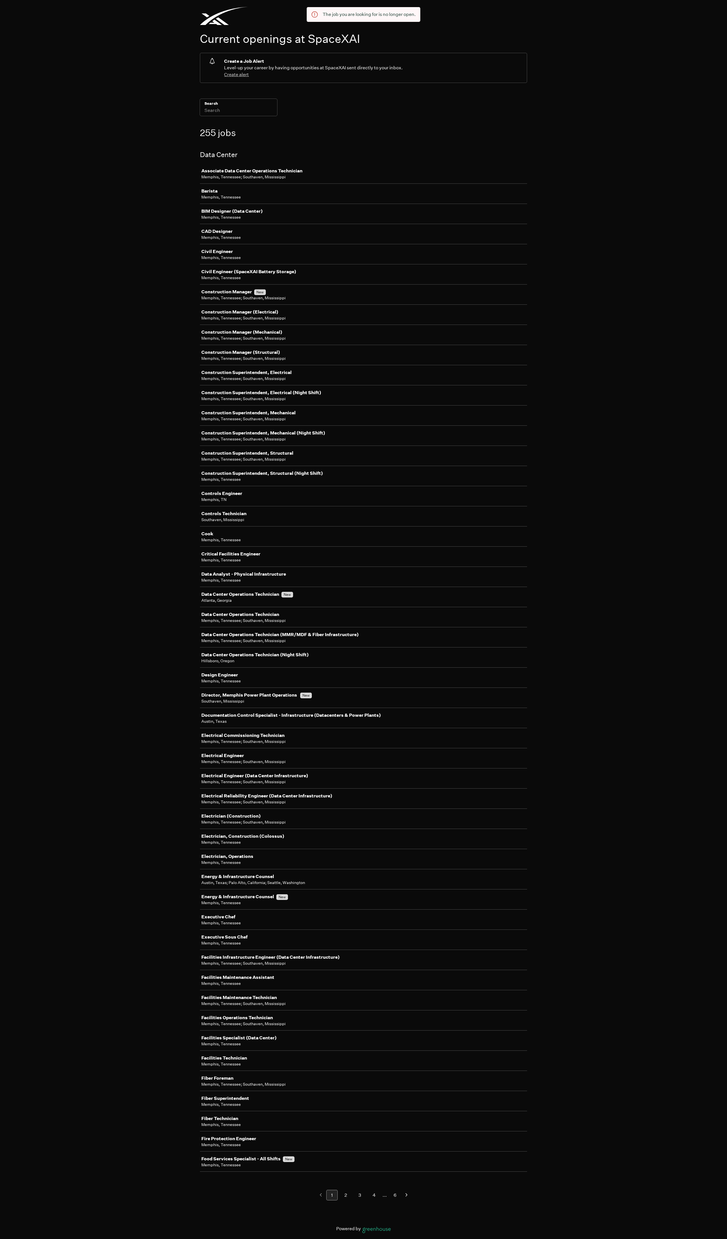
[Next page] (407, 1195)
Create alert (236, 74)
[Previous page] (321, 1195)
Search (211, 103)
